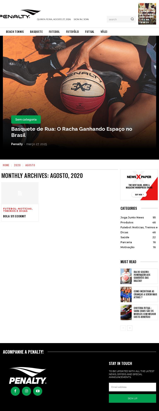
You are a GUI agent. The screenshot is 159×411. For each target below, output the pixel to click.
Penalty (17, 144)
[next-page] (129, 328)
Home (6, 165)
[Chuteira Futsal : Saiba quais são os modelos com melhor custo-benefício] (126, 312)
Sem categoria (26, 119)
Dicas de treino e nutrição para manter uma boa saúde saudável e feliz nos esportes (147, 15)
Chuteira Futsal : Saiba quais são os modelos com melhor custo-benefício (145, 312)
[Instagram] (26, 391)
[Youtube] (37, 391)
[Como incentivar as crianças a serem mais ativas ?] (126, 294)
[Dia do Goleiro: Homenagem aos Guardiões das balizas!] (126, 276)
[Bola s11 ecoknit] (20, 193)
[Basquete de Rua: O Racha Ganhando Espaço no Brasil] (79, 92)
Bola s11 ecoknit (14, 216)
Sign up (132, 398)
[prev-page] (123, 328)
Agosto (30, 165)
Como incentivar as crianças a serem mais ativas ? (145, 294)
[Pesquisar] (132, 19)
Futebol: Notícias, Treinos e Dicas (18, 210)
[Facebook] (15, 391)
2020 (17, 165)
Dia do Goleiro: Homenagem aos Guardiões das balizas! (142, 276)
